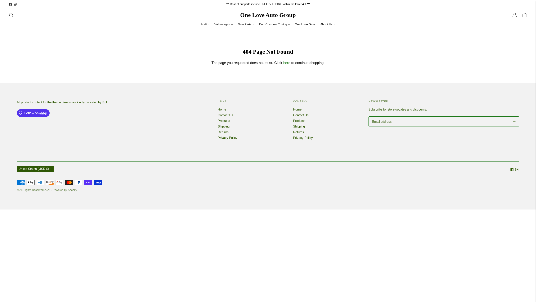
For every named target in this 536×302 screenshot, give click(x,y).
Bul (104, 102)
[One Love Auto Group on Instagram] (15, 4)
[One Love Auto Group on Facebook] (10, 4)
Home (222, 109)
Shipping (223, 126)
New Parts (244, 24)
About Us (326, 24)
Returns (223, 132)
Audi (204, 24)
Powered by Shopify (65, 189)
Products (224, 120)
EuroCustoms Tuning (273, 24)
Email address (381, 116)
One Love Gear (305, 24)
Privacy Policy (227, 137)
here (286, 63)
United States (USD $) (33, 169)
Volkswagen (222, 24)
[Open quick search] (11, 15)
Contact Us (225, 115)
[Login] (515, 15)
